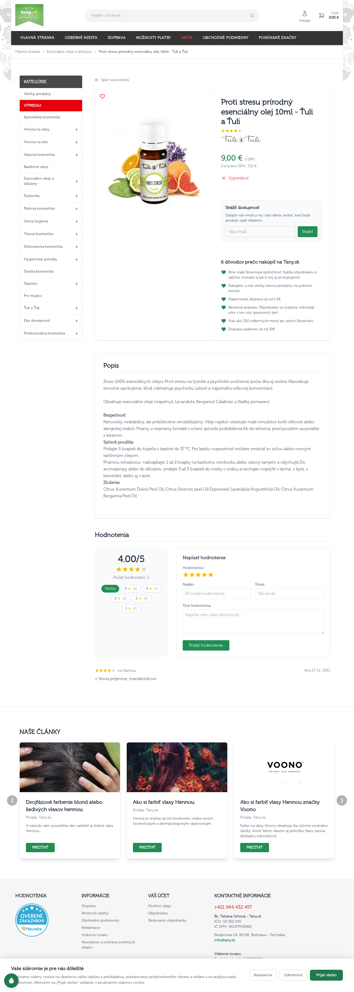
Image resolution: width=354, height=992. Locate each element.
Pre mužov (33, 296)
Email (259, 584)
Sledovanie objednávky (167, 920)
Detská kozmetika (38, 271)
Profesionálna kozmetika (44, 333)
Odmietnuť (293, 975)
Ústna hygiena (36, 221)
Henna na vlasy (36, 129)
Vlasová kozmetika (39, 154)
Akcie (187, 37)
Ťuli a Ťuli (32, 308)
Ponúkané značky (277, 37)
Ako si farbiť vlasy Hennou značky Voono (280, 805)
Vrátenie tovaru (95, 935)
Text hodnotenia (197, 605)
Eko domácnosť (37, 320)
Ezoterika (31, 196)
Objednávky (158, 913)
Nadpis (188, 584)
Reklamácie (91, 927)
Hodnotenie (193, 568)
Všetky (110, 588)
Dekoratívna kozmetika (43, 246)
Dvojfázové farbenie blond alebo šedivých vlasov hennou (64, 805)
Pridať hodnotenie (206, 645)
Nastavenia (263, 975)
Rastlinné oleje (36, 167)
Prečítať (40, 847)
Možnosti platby (153, 37)
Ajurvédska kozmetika (42, 117)
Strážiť (307, 231)
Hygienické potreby (40, 259)
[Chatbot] (11, 980)
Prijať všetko (326, 975)
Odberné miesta (81, 37)
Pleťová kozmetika (39, 208)
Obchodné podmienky (226, 37)
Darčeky (30, 283)
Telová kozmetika (38, 234)
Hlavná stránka (37, 37)
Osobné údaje (159, 906)
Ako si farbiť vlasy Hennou (163, 802)
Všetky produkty (37, 94)
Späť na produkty (115, 80)
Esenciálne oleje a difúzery (69, 51)
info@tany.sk (224, 940)
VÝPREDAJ (32, 105)
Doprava (117, 37)
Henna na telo (36, 142)
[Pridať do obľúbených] (102, 96)
